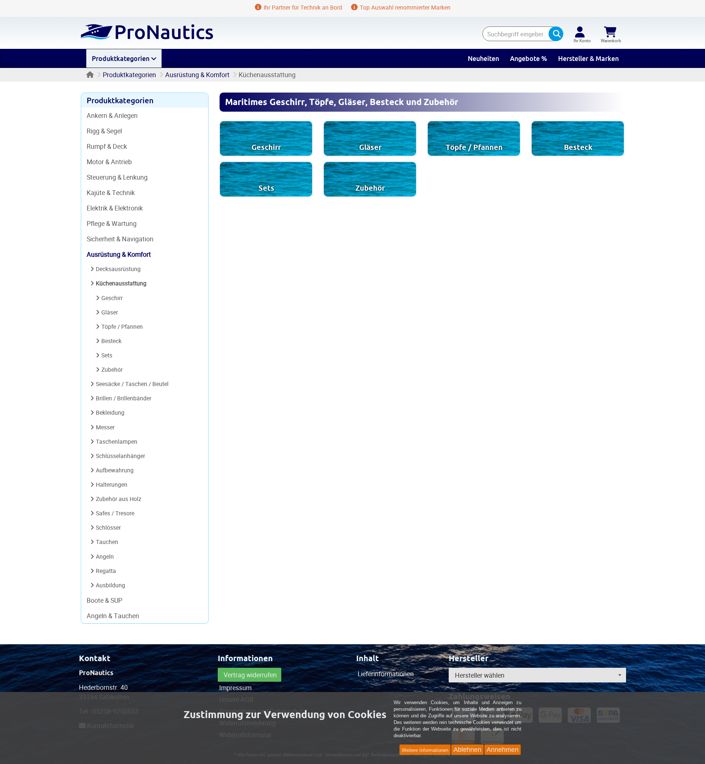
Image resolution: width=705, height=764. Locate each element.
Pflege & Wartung (112, 223)
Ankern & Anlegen (112, 115)
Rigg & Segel (104, 130)
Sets (266, 188)
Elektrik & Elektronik (115, 207)
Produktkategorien (121, 58)
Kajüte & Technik (111, 192)
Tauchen (107, 542)
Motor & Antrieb (109, 161)
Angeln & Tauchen (113, 615)
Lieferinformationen (386, 673)
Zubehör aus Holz (118, 499)
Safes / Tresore (115, 513)
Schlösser (108, 527)
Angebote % (528, 58)
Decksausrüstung (118, 269)
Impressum (235, 687)
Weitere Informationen (425, 750)
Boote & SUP (104, 600)
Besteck (578, 147)
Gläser (370, 147)
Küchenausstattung (121, 283)
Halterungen (111, 484)
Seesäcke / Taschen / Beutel (132, 384)
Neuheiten (483, 58)
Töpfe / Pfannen (474, 147)
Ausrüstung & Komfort (197, 74)
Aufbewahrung (115, 470)
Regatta (106, 571)
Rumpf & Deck (107, 146)
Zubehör (370, 188)
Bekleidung (110, 412)
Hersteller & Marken (588, 58)
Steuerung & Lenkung (117, 177)
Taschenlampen (116, 441)
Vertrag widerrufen (250, 674)
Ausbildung (110, 585)
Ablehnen (467, 749)
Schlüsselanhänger (120, 456)
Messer (105, 427)
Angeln (105, 556)
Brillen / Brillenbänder (123, 398)
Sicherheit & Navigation (120, 238)
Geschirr (266, 147)
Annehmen (502, 749)
